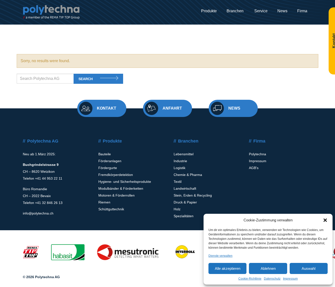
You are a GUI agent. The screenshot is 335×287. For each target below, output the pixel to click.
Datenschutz (272, 278)
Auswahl (308, 268)
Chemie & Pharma (188, 175)
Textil (177, 182)
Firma (302, 11)
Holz (177, 209)
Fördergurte (107, 168)
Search (85, 79)
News (282, 11)
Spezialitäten (183, 216)
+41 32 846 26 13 (49, 203)
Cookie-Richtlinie (249, 278)
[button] (325, 220)
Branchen (235, 11)
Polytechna (257, 154)
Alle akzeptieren (227, 268)
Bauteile (104, 154)
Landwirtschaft (185, 188)
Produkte (209, 11)
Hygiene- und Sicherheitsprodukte (124, 182)
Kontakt (106, 108)
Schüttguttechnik (111, 209)
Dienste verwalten (220, 256)
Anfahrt (172, 108)
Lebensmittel (183, 154)
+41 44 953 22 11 (48, 178)
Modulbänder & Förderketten (120, 188)
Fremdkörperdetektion (115, 175)
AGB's (253, 168)
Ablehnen (268, 268)
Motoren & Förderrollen (116, 195)
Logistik (179, 168)
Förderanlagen (109, 161)
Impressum (290, 278)
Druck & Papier (185, 202)
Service (260, 11)
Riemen (104, 202)
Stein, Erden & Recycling (193, 195)
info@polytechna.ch (38, 213)
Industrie (180, 161)
